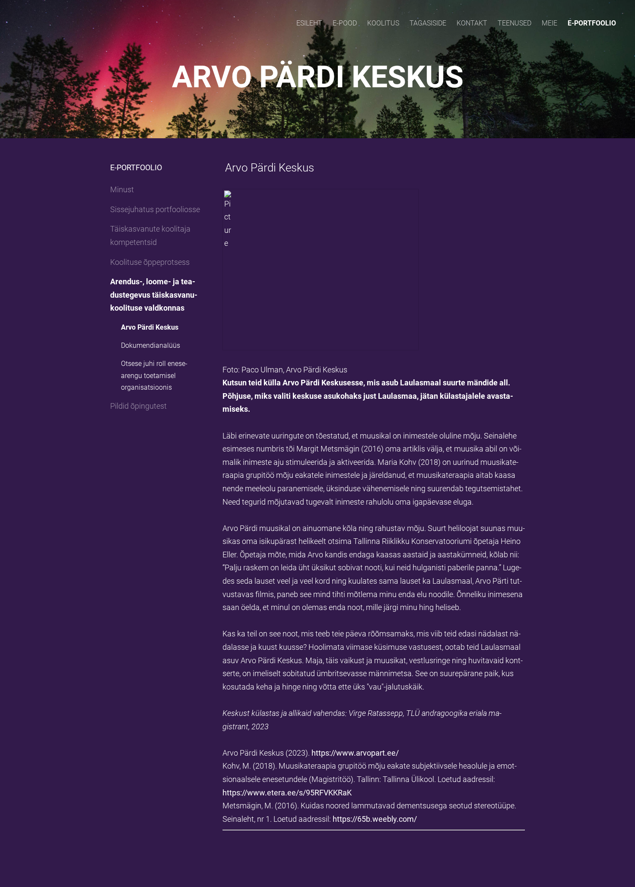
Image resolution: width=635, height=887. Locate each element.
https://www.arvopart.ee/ (355, 752)
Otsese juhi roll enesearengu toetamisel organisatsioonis (154, 375)
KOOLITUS (383, 23)
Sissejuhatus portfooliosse (155, 209)
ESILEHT (309, 23)
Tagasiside (428, 23)
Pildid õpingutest (138, 405)
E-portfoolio (592, 23)
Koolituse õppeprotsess (150, 262)
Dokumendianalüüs (150, 345)
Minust (122, 189)
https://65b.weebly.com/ (375, 818)
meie (549, 23)
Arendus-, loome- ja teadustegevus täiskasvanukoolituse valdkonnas (153, 294)
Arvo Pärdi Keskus (149, 327)
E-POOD (345, 23)
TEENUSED (514, 23)
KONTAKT (472, 23)
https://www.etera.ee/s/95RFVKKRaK (287, 792)
